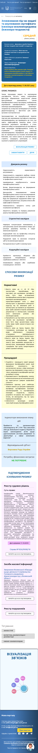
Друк (32, 152)
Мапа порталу (8, 715)
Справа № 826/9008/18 (20, 549)
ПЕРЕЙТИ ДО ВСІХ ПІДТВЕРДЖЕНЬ (19, 554)
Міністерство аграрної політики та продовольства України (16, 52)
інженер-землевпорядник (13, 641)
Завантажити (17, 152)
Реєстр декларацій (13, 2)
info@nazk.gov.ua (12, 727)
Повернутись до (13, 16)
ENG (25, 8)
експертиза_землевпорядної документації (14, 636)
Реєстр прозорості (25, 2)
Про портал (24, 730)
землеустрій (8, 630)
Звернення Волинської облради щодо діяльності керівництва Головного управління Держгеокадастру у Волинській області (18, 574)
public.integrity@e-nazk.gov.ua (16, 723)
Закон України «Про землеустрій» (15, 69)
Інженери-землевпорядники (15, 63)
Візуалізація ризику (25, 147)
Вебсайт (3, 2)
